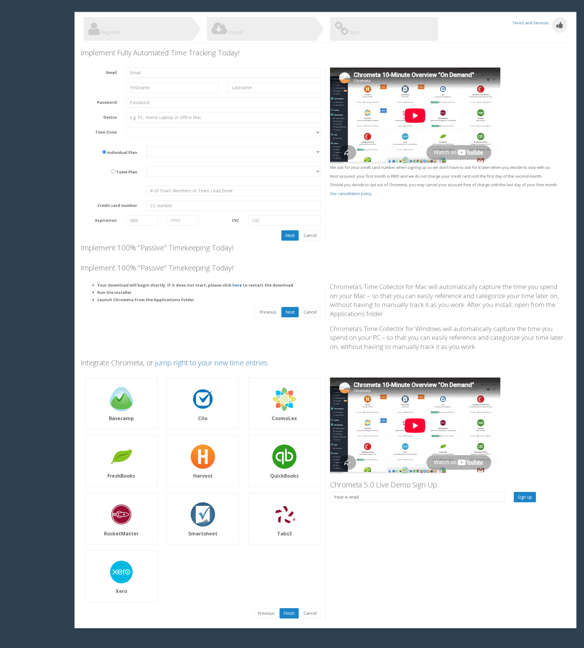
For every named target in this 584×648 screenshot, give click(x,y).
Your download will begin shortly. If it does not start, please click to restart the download (195, 285)
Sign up (525, 497)
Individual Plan (122, 152)
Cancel (310, 235)
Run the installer (114, 292)
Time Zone (106, 132)
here (237, 285)
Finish (289, 613)
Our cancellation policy (351, 193)
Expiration (106, 220)
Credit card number (117, 205)
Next (290, 235)
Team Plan (126, 172)
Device (110, 117)
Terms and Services (531, 23)
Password (107, 102)
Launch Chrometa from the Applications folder (145, 299)
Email (111, 72)
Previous (267, 312)
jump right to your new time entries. (212, 362)
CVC (235, 220)
